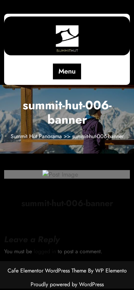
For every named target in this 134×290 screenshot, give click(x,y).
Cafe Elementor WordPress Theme (48, 271)
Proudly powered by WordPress (67, 284)
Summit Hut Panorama (37, 136)
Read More (63, 174)
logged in (45, 251)
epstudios (98, 190)
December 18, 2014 (54, 190)
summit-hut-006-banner (67, 203)
